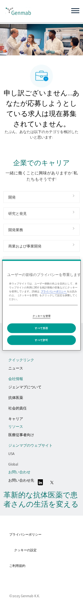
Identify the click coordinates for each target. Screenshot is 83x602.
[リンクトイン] (40, 483)
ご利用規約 (17, 565)
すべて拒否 (41, 328)
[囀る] (51, 483)
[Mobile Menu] (75, 10)
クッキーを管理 (41, 316)
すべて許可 (41, 340)
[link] (16, 11)
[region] (41, 305)
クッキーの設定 (25, 550)
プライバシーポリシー (25, 534)
